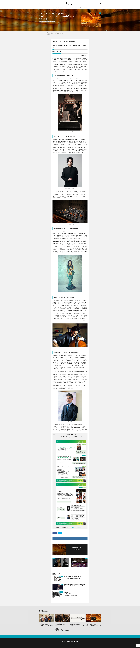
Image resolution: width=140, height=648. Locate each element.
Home (53, 7)
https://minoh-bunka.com (76, 527)
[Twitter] (60, 533)
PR (49, 21)
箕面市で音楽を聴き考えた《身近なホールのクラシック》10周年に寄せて (77, 625)
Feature (57, 7)
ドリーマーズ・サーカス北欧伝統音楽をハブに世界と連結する (46, 625)
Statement (85, 7)
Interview (61, 7)
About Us (64, 641)
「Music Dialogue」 (67, 239)
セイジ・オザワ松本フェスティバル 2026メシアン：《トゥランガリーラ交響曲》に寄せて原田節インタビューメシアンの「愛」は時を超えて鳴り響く (62, 627)
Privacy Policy (70, 641)
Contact (76, 641)
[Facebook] (54, 533)
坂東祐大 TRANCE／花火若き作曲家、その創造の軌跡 (70, 594)
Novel (69, 7)
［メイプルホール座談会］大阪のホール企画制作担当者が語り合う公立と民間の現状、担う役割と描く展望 (93, 625)
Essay (73, 7)
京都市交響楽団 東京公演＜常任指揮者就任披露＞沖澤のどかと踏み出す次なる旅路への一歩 (75, 585)
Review (66, 7)
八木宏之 (52, 21)
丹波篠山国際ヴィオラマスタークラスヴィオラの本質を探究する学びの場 (72, 577)
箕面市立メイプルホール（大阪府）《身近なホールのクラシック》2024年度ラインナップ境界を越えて (55, 33)
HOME (41, 32)
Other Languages (78, 7)
